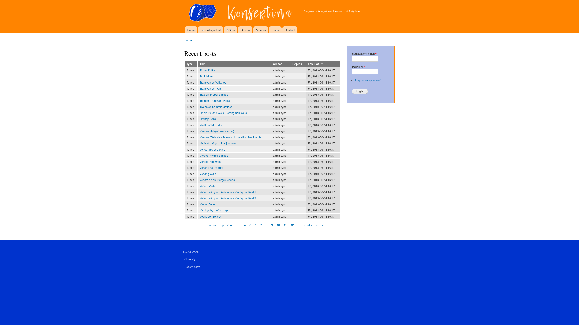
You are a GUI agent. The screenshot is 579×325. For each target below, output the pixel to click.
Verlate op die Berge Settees (217, 180)
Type (190, 64)
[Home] (240, 13)
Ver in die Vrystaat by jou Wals (218, 143)
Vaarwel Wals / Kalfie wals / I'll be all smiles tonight (230, 137)
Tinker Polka (207, 70)
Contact (290, 30)
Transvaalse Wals (210, 88)
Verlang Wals (208, 174)
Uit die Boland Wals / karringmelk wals (223, 113)
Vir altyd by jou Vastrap (214, 210)
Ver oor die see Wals (212, 149)
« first (213, 225)
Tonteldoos (206, 76)
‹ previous (227, 225)
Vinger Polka (208, 204)
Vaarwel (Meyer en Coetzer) (217, 131)
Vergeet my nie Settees (214, 155)
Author (277, 64)
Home (191, 30)
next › (308, 225)
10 (278, 225)
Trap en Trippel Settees (214, 94)
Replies (297, 64)
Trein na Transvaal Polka (215, 100)
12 (292, 225)
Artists (230, 30)
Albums (261, 30)
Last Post (314, 64)
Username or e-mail (364, 54)
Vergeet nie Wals (210, 161)
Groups (245, 30)
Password (358, 67)
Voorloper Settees (211, 216)
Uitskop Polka (208, 119)
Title (202, 64)
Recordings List (210, 30)
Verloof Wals (207, 186)
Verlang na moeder (211, 167)
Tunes (275, 30)
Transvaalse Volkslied (213, 82)
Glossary (189, 259)
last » (319, 225)
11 (285, 225)
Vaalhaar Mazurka (211, 125)
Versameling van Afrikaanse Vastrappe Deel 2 (228, 198)
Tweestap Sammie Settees (216, 107)
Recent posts (192, 267)
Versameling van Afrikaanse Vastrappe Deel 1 (228, 192)
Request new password (368, 80)
